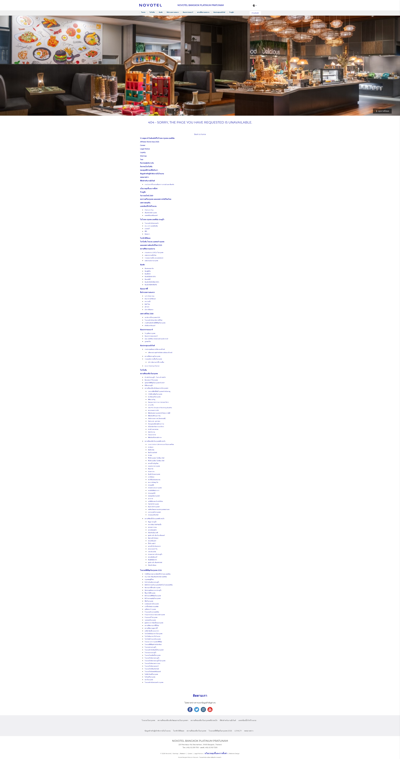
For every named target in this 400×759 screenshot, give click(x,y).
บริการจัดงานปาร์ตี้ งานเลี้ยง (156, 362)
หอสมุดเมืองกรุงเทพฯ (154, 496)
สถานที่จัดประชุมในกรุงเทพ (152, 356)
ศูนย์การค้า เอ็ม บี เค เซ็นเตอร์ (156, 535)
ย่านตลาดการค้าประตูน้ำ (155, 554)
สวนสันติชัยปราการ (153, 490)
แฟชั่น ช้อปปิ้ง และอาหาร (152, 631)
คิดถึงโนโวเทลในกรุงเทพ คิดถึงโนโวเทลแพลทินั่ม (159, 585)
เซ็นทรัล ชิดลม (152, 565)
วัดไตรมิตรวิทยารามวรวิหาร (156, 426)
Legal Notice (145, 149)
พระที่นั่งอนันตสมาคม (154, 479)
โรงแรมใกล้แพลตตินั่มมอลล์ (153, 671)
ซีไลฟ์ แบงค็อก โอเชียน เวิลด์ (156, 460)
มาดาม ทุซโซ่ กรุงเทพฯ (154, 512)
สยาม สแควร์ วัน (152, 549)
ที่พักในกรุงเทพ (149, 601)
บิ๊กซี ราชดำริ (151, 543)
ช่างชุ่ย (150, 455)
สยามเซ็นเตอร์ (152, 541)
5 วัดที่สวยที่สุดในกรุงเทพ (155, 394)
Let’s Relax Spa (149, 296)
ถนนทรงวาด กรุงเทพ (154, 466)
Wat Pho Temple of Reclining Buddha (160, 407)
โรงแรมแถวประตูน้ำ (150, 652)
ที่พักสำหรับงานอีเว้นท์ (147, 181)
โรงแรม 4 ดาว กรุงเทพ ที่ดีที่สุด (153, 642)
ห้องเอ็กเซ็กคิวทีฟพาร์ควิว (152, 282)
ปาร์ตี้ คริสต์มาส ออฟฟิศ (151, 606)
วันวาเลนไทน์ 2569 (146, 196)
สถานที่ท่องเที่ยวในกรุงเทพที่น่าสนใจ (155, 441)
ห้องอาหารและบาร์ (188, 12)
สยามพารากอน (152, 527)
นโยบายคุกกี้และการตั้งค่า (149, 189)
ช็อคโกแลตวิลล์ (152, 452)
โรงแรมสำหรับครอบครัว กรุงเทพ (154, 682)
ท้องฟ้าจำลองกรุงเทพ (154, 474)
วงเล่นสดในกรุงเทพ (150, 620)
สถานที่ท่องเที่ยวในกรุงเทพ (149, 374)
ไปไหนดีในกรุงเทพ (150, 677)
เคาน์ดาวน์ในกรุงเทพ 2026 (152, 317)
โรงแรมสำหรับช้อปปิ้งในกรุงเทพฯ (154, 650)
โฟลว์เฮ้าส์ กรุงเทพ (153, 504)
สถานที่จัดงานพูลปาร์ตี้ (151, 628)
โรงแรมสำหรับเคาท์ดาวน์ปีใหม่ (153, 320)
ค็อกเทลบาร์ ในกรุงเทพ (151, 380)
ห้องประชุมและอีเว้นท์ (219, 12)
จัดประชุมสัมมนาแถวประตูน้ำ (153, 590)
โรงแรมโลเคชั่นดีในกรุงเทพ (152, 655)
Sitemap (143, 156)
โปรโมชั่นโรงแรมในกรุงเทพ (153, 639)
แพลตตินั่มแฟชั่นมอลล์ (151, 215)
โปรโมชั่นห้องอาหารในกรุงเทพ (153, 633)
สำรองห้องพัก (255, 13)
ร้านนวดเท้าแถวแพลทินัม (152, 612)
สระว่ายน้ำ (148, 301)
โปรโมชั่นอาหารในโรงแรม (152, 636)
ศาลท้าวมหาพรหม (153, 429)
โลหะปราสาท (152, 435)
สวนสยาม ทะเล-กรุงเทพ (155, 488)
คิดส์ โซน (147, 304)
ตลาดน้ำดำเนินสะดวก (154, 546)
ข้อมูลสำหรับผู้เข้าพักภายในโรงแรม (152, 174)
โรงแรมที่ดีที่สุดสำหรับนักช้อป (153, 644)
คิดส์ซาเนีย (151, 450)
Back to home (200, 134)
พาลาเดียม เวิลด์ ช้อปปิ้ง (154, 524)
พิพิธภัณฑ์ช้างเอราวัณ (154, 416)
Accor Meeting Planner (152, 366)
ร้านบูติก (231, 12)
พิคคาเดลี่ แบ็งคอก (153, 538)
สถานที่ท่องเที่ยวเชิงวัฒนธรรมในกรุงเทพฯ (156, 388)
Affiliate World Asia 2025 (149, 142)
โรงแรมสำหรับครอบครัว (152, 223)
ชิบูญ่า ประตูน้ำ (152, 522)
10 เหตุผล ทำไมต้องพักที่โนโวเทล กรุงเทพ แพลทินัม (157, 138)
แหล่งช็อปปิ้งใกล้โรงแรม (148, 206)
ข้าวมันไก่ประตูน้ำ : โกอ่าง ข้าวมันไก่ (155, 377)
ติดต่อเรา (147, 234)
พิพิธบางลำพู (151, 399)
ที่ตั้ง (146, 231)
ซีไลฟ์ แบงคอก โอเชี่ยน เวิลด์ (156, 458)
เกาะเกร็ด (151, 405)
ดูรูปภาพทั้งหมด (383, 111)
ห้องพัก (161, 12)
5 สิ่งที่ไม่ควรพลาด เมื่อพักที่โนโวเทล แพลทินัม (158, 574)
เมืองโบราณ (151, 432)
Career (142, 145)
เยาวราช (150, 498)
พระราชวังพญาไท (153, 482)
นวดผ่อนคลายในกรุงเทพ (152, 604)
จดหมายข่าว (144, 177)
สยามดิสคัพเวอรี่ (152, 557)
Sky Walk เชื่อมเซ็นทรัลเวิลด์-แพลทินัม (156, 577)
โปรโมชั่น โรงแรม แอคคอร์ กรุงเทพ (152, 242)
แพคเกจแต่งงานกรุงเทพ (151, 260)
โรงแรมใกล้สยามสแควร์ (152, 666)
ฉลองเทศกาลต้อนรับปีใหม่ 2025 (151, 245)
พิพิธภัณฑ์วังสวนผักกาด (154, 437)
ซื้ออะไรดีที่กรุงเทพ (150, 593)
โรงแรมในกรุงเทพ (148, 720)
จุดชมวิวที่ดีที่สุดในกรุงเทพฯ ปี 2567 (155, 383)
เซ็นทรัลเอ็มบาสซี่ (153, 532)
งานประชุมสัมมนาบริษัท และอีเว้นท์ (155, 349)
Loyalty (143, 152)
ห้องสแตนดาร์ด (149, 268)
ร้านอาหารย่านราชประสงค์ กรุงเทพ (155, 614)
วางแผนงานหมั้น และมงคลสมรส (154, 258)
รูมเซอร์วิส (148, 341)
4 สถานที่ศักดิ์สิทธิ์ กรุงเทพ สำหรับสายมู (159, 391)
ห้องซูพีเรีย (148, 271)
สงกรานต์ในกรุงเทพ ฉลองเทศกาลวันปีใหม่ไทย (155, 199)
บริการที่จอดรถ (149, 309)
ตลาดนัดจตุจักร (152, 530)
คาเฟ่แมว (150, 447)
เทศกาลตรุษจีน (145, 203)
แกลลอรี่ (147, 228)
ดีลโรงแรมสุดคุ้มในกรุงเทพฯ (153, 598)
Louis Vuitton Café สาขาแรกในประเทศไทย (161, 444)
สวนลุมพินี (151, 485)
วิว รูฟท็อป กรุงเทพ (150, 333)
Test (141, 159)
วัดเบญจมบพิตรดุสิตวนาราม (156, 424)
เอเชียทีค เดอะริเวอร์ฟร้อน (155, 501)
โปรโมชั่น (152, 12)
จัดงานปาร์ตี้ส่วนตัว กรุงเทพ (152, 587)
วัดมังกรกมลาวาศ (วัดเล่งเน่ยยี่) (157, 418)
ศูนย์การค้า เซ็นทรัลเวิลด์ (155, 562)
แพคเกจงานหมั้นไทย (150, 255)
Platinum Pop (149, 210)
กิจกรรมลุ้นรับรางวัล (147, 163)
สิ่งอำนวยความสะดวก (173, 12)
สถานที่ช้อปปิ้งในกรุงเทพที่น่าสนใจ (154, 518)
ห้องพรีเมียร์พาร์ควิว (150, 276)
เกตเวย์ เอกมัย (152, 551)
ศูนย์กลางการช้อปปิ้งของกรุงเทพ (154, 623)
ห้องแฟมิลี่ (147, 279)
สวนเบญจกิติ (151, 493)
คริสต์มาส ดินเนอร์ (150, 325)
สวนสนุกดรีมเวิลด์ (153, 515)
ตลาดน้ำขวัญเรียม (153, 463)
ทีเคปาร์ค (150, 469)
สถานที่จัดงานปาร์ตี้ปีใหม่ (152, 625)
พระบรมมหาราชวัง (153, 410)
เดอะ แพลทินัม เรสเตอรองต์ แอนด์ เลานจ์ (156, 339)
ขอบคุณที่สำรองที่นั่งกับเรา (149, 170)
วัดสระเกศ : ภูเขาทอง (154, 421)
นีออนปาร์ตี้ (144, 289)
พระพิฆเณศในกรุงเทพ (154, 397)
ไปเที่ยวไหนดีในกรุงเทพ (151, 674)
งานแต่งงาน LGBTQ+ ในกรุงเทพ (154, 252)
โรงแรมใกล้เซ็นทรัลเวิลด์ (152, 669)
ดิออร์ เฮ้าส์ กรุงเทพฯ (154, 506)
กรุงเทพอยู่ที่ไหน (149, 579)
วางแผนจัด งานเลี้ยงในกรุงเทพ (153, 359)
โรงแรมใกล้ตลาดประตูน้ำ (152, 658)
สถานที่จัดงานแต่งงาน (203, 12)
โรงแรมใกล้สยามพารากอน (152, 663)
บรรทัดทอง (151, 477)
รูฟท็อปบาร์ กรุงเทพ (150, 609)
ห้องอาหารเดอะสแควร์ (151, 336)
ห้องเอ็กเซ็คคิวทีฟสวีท (151, 284)
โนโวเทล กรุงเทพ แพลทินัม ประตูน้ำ (152, 219)
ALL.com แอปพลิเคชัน (151, 226)
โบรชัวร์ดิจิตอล (145, 238)
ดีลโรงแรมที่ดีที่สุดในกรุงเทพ (153, 595)
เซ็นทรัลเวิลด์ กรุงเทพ (151, 212)
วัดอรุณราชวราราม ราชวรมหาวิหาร (158, 402)
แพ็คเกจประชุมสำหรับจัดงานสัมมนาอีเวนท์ (160, 352)
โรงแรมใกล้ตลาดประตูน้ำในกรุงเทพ (155, 660)
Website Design (234, 753)
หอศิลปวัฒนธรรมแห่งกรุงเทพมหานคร (159, 509)
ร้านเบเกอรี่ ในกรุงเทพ (151, 617)
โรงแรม (143, 12)
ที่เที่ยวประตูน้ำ (149, 385)
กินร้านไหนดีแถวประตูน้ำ (152, 582)
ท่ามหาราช (151, 471)
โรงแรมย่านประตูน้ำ (150, 647)
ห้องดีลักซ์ (147, 274)
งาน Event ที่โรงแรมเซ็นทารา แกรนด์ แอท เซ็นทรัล (159, 184)
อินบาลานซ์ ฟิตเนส (150, 299)
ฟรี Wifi (147, 307)
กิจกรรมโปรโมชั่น (146, 167)
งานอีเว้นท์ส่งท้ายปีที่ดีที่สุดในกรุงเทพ (155, 323)
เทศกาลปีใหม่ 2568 (146, 314)
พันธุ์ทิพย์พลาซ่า (152, 560)
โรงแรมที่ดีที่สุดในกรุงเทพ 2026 (151, 570)
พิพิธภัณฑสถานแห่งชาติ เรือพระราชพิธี (159, 413)
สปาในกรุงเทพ (149, 679)
